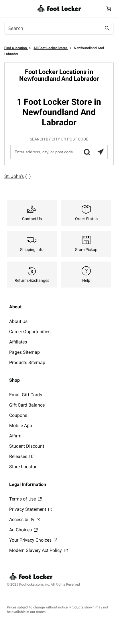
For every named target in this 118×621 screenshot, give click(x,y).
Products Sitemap (27, 362)
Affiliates (18, 342)
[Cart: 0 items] (109, 8)
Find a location (16, 48)
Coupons (18, 415)
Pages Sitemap (24, 352)
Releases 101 (22, 456)
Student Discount (26, 446)
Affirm (15, 436)
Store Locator (22, 466)
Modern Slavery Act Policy (36, 550)
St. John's (17, 176)
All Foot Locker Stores (51, 48)
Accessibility (22, 519)
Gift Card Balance (27, 405)
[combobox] (59, 28)
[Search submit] (107, 28)
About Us (18, 321)
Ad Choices (21, 529)
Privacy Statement (28, 509)
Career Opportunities (29, 331)
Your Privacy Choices (31, 540)
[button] (87, 152)
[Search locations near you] (100, 152)
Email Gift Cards (25, 394)
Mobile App (20, 425)
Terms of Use (23, 499)
